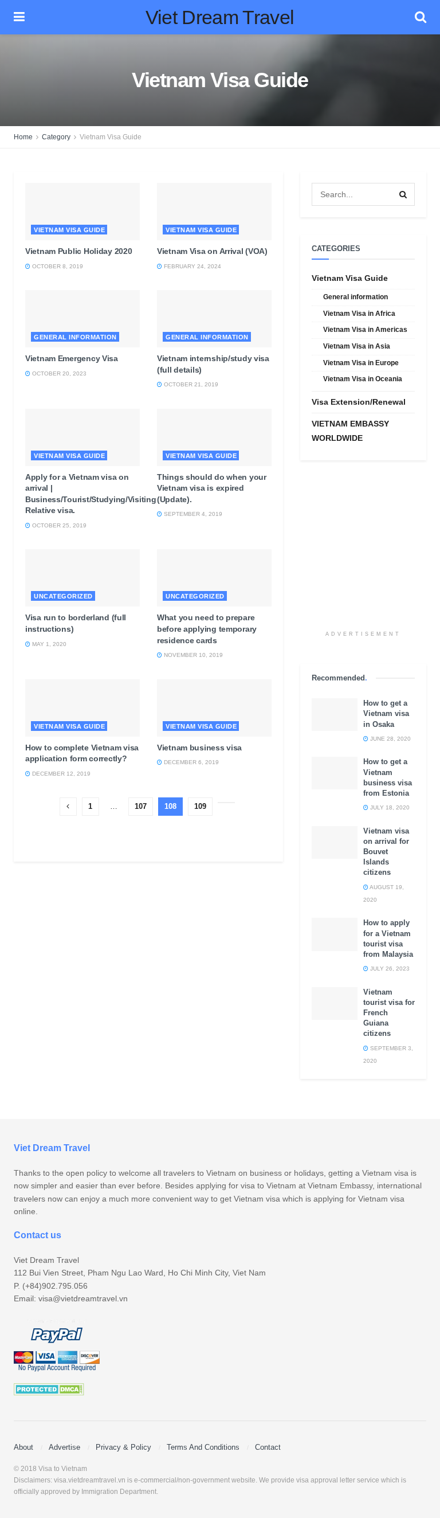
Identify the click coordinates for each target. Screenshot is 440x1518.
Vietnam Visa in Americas (365, 330)
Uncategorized (63, 596)
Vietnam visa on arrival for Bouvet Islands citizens (386, 852)
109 (200, 806)
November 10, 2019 (192, 655)
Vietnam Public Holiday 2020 (78, 251)
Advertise (64, 1447)
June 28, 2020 (389, 738)
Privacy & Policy (123, 1447)
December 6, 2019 (190, 762)
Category (56, 137)
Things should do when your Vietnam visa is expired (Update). (211, 488)
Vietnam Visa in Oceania (362, 379)
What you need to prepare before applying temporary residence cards (207, 628)
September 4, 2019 (192, 514)
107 (141, 806)
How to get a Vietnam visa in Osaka (386, 713)
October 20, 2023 (58, 373)
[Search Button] (403, 194)
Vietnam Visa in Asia (356, 346)
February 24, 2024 (191, 266)
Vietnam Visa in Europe (361, 363)
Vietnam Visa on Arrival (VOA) (212, 251)
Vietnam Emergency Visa (71, 358)
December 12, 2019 (60, 773)
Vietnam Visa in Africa (359, 314)
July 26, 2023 (389, 968)
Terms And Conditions (203, 1447)
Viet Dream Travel (220, 17)
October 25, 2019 (58, 525)
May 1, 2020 (48, 644)
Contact (268, 1447)
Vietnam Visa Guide (111, 137)
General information (75, 337)
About (23, 1447)
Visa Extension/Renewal (359, 401)
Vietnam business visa (199, 747)
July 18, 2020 (389, 807)
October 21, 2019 (190, 384)
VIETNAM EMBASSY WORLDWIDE (350, 431)
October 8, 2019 (56, 266)
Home (23, 137)
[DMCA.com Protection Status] (49, 1388)
